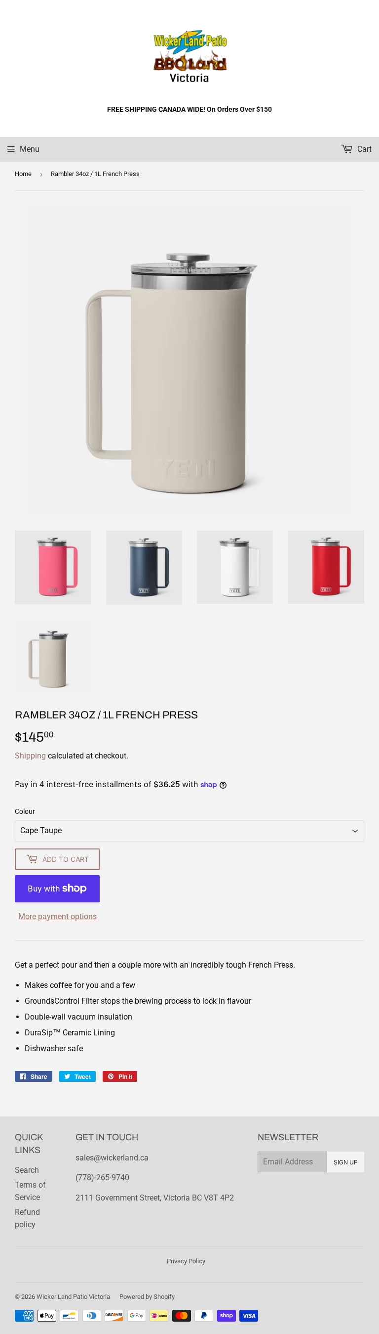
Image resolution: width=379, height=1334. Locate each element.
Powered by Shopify (147, 1296)
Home (23, 174)
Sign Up (346, 1162)
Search (27, 1170)
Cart (363, 149)
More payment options (57, 916)
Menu (29, 149)
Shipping (30, 755)
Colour (25, 811)
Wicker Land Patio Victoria (73, 1296)
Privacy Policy (186, 1261)
